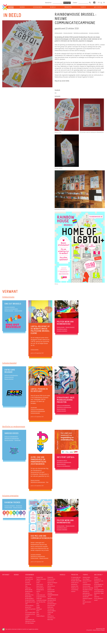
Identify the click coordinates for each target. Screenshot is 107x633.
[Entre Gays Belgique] (14, 393)
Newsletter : (48, 3)
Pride (47, 482)
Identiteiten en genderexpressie (81, 33)
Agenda (22, 7)
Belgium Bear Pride (29, 595)
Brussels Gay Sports (29, 598)
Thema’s (83, 7)
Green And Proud (40, 588)
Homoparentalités (40, 589)
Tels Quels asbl (51, 609)
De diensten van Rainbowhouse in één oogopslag (98, 580)
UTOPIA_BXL (50, 612)
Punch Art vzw (51, 581)
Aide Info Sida (28, 584)
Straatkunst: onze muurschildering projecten (74, 589)
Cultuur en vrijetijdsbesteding (11, 309)
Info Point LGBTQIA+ (75, 579)
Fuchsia (38, 582)
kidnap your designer (100, 630)
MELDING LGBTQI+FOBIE (76, 581)
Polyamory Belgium (40, 616)
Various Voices (11, 433)
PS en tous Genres (51, 579)
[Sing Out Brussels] (14, 322)
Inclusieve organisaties (94, 33)
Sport (84, 603)
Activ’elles (27, 582)
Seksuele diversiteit (9, 310)
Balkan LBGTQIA (28, 589)
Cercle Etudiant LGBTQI (30, 612)
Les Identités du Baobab (41, 600)
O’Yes (37, 612)
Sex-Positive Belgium (52, 603)
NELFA (37, 610)
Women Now (50, 619)
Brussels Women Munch (30, 602)
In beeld (53, 7)
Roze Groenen (51, 602)
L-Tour (37, 593)
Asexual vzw (28, 588)
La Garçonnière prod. (40, 595)
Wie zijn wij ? (98, 7)
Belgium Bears (28, 596)
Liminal (38, 605)
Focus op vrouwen (86, 586)
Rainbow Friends (12, 502)
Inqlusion (38, 591)
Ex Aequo (38, 581)
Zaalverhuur (96, 596)
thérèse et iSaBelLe (52, 610)
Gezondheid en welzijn (62, 329)
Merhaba (38, 607)
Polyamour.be (50, 577)
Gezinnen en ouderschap (88, 588)
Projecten (68, 7)
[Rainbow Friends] (14, 514)
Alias (26, 586)
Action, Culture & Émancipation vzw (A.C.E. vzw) (29, 579)
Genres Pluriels (39, 586)
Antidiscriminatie (58, 33)
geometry (90, 630)
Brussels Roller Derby (29, 600)
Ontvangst (5, 575)
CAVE (26, 603)
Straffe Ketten (50, 607)
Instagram (57, 96)
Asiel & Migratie (86, 579)
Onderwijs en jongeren (87, 598)
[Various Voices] (14, 451)
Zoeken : (75, 3)
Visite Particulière (51, 617)
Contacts (96, 577)
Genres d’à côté (39, 584)
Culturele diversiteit (68, 33)
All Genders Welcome (76, 577)
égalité (26, 617)
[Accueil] (7, 7)
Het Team (96, 588)
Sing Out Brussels (13, 304)
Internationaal (34, 407)
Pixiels (37, 614)
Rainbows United (74, 586)
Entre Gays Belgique (10, 371)
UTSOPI (49, 614)
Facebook (57, 90)
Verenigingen (37, 7)
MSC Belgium (39, 609)
